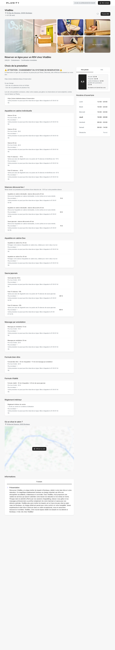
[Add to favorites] (98, 14)
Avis (102, 69)
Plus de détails (12, 120)
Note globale (84, 69)
